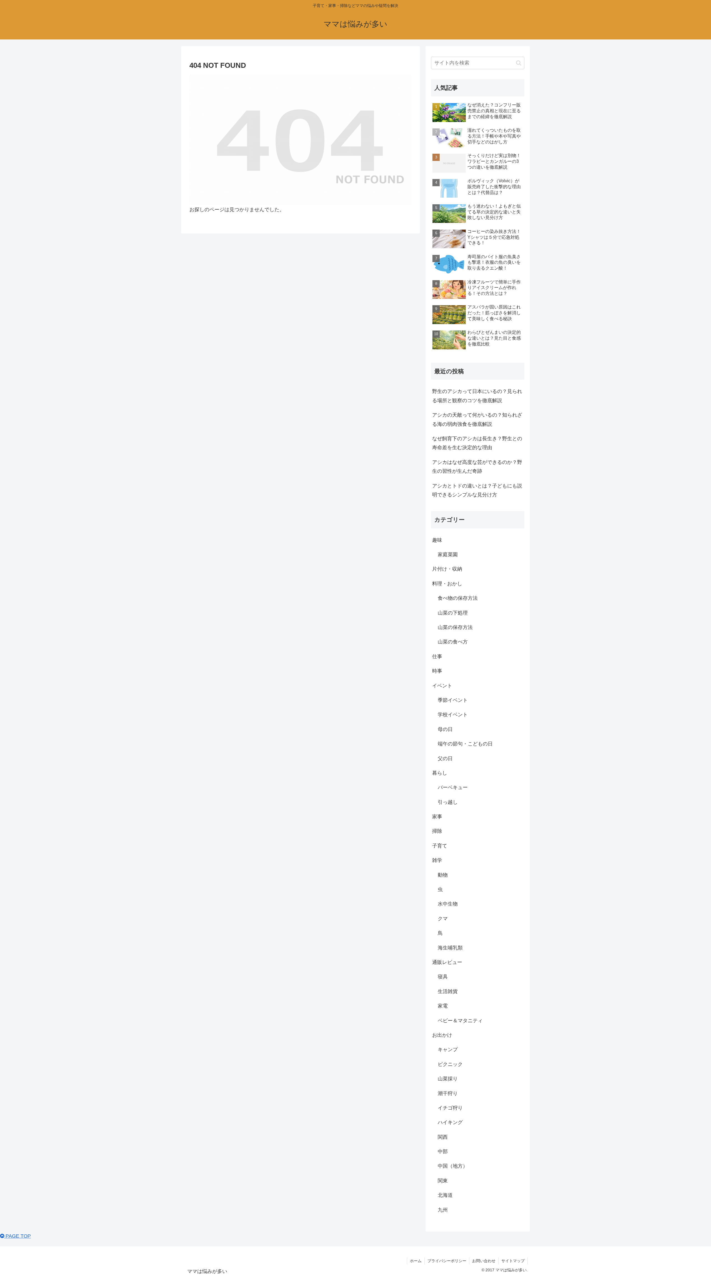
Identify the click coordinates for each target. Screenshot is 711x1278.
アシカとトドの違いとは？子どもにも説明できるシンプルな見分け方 (477, 490)
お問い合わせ (483, 1261)
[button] (519, 63)
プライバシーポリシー (446, 1261)
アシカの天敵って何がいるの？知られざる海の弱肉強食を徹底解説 (477, 419)
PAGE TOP (17, 1236)
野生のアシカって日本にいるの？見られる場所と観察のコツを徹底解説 (477, 396)
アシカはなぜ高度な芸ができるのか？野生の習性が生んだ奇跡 (477, 466)
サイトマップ (513, 1261)
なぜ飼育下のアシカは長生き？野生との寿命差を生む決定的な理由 (477, 443)
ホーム (416, 1261)
